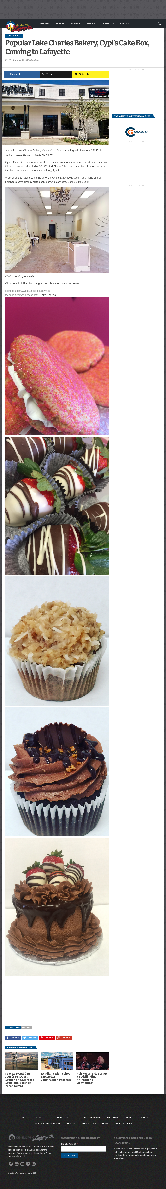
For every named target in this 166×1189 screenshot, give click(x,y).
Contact (124, 23)
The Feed (44, 23)
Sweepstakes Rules (123, 1123)
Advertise (108, 23)
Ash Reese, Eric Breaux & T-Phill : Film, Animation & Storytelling (91, 1078)
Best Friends (113, 1118)
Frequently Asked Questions (95, 1123)
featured (26, 1027)
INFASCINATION (122, 1143)
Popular (75, 23)
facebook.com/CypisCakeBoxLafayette (27, 291)
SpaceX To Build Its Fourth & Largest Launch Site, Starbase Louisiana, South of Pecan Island (19, 1080)
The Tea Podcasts (39, 1118)
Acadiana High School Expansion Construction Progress (56, 1076)
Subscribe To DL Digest (64, 1118)
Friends (60, 23)
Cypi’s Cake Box (51, 150)
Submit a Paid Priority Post (47, 1123)
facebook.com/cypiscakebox (21, 295)
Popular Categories (91, 1118)
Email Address (69, 1144)
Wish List (92, 23)
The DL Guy (15, 59)
